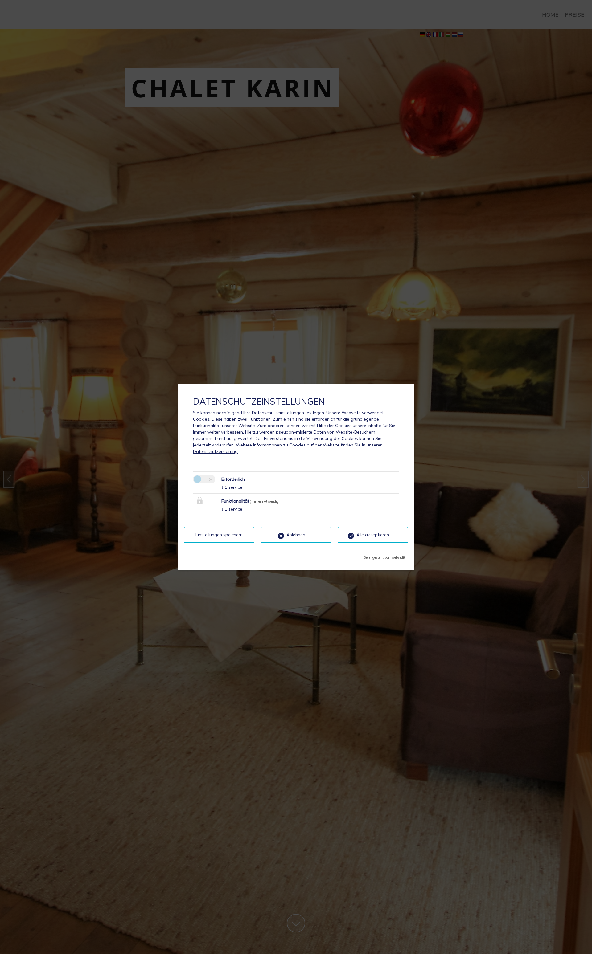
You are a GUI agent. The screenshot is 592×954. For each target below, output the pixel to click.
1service (231, 487)
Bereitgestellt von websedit (384, 555)
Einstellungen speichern (219, 534)
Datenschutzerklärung (215, 451)
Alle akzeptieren (372, 534)
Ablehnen (295, 534)
